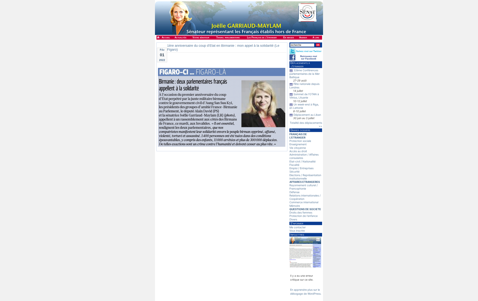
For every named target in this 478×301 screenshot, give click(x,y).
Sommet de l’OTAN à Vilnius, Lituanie (304, 96)
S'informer (296, 223)
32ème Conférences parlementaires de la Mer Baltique (304, 74)
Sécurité (294, 171)
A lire (316, 37)
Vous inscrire (297, 230)
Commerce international (303, 202)
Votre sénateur (201, 37)
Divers (293, 219)
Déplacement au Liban (307, 114)
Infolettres (297, 234)
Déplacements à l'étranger (299, 64)
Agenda (303, 37)
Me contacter (297, 227)
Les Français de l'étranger (262, 37)
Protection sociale (300, 140)
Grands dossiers (300, 130)
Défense (294, 192)
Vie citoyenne (297, 147)
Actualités (180, 37)
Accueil (166, 37)
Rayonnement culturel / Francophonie (303, 187)
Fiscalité (294, 164)
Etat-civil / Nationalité (302, 161)
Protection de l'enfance (303, 215)
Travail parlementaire (228, 37)
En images (288, 37)
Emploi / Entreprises (301, 168)
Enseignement (298, 144)
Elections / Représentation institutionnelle (305, 176)
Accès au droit (298, 151)
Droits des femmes (300, 212)
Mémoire (294, 205)
